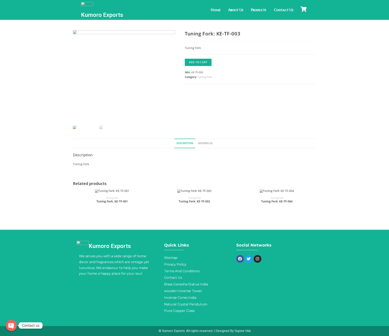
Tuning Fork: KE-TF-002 (194, 201)
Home (215, 9)
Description (184, 143)
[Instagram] (257, 259)
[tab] (184, 143)
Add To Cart (198, 62)
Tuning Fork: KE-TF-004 (277, 201)
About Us (235, 9)
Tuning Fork (205, 77)
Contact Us (283, 9)
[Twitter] (249, 259)
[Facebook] (240, 259)
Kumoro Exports (102, 15)
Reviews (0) (205, 143)
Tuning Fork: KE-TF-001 (112, 201)
